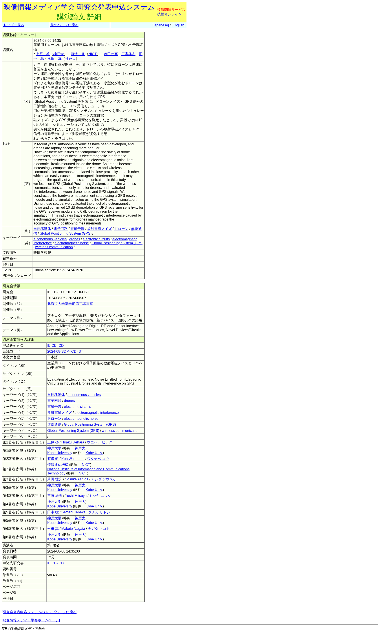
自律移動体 (42, 229)
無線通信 (54, 424)
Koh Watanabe (72, 459)
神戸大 (58, 54)
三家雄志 (128, 54)
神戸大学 (54, 448)
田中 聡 (53, 512)
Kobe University (59, 453)
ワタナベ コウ (98, 459)
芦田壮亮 (111, 54)
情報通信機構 (57, 465)
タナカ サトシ (99, 512)
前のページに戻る (64, 25)
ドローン (121, 229)
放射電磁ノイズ (99, 229)
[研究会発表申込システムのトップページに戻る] (39, 612)
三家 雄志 (54, 496)
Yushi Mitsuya (76, 496)
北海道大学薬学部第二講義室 (70, 304)
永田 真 (55, 58)
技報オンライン (169, 14)
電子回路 (61, 229)
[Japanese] (160, 25)
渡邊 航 (78, 54)
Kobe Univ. (94, 453)
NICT (92, 54)
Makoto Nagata (73, 529)
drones (74, 239)
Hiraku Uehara (72, 442)
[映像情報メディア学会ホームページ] (31, 620)
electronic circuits (96, 239)
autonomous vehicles (50, 239)
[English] (178, 25)
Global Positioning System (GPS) (65, 233)
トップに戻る (13, 25)
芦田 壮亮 (54, 479)
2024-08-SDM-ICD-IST (65, 351)
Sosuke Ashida (76, 479)
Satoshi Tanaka (73, 512)
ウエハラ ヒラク (99, 442)
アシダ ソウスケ (104, 479)
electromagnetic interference (97, 412)
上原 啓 (43, 54)
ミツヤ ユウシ (100, 496)
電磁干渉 (77, 229)
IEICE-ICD (55, 345)
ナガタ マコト (99, 529)
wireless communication (54, 247)
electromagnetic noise (72, 243)
